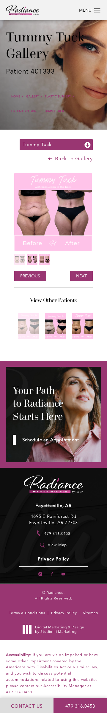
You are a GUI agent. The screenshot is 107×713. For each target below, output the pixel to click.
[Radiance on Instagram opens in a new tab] (40, 574)
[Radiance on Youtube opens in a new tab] (63, 574)
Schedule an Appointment (50, 439)
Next (81, 276)
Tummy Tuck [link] (54, 111)
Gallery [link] (32, 96)
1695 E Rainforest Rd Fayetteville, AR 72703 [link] (53, 519)
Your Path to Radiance (38, 403)
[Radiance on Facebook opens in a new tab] (52, 574)
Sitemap (90, 613)
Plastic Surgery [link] (58, 96)
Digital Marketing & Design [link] (59, 629)
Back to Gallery (73, 158)
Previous (30, 276)
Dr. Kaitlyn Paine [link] (24, 111)
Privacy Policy (53, 559)
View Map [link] (57, 545)
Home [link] (15, 96)
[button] (97, 10)
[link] (53, 533)
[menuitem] (40, 574)
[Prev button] (45, 348)
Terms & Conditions (27, 613)
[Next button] (61, 348)
